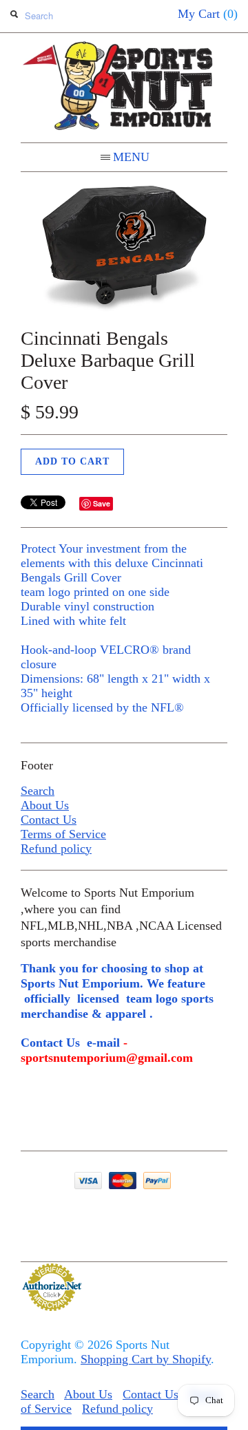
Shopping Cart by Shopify (146, 1359)
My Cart (208, 14)
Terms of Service (63, 834)
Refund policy (56, 848)
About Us (45, 805)
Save (101, 503)
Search (37, 791)
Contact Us (48, 819)
